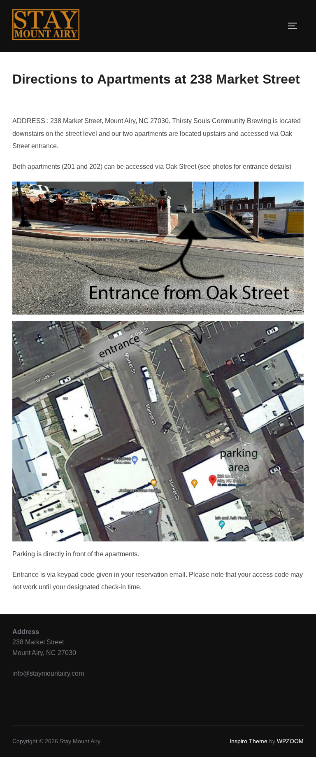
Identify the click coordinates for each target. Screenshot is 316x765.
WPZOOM (290, 741)
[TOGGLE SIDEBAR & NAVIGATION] (295, 26)
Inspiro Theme (248, 741)
